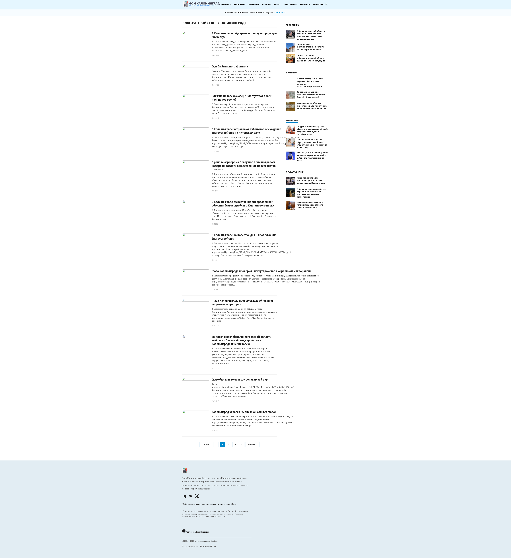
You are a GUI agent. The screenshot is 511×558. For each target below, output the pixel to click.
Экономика (239, 4)
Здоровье (318, 4)
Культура (266, 4)
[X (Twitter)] (197, 496)
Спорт (277, 4)
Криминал (305, 4)
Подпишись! (280, 12)
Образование (290, 4)
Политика (226, 4)
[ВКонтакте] (191, 496)
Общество (253, 4)
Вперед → (252, 444)
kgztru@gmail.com (208, 546)
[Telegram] (184, 496)
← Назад (206, 444)
